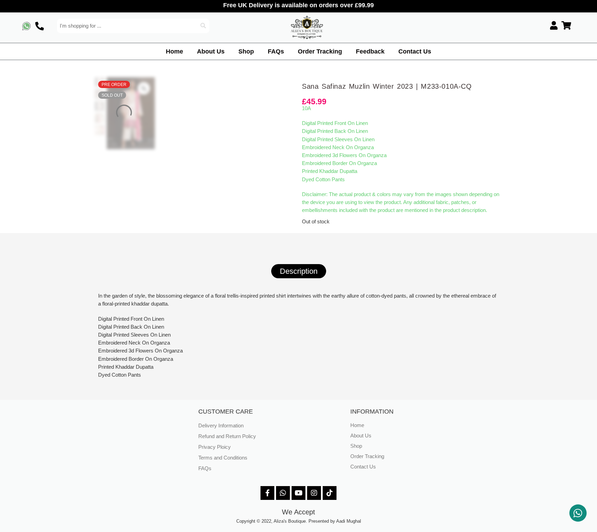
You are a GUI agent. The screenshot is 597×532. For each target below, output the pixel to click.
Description (299, 271)
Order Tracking (320, 51)
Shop (246, 51)
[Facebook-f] (267, 493)
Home (174, 51)
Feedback (370, 51)
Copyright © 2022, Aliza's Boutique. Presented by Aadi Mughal (298, 521)
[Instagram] (314, 493)
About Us (211, 51)
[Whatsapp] (283, 493)
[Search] (203, 26)
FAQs (276, 51)
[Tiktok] (330, 493)
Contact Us (414, 51)
